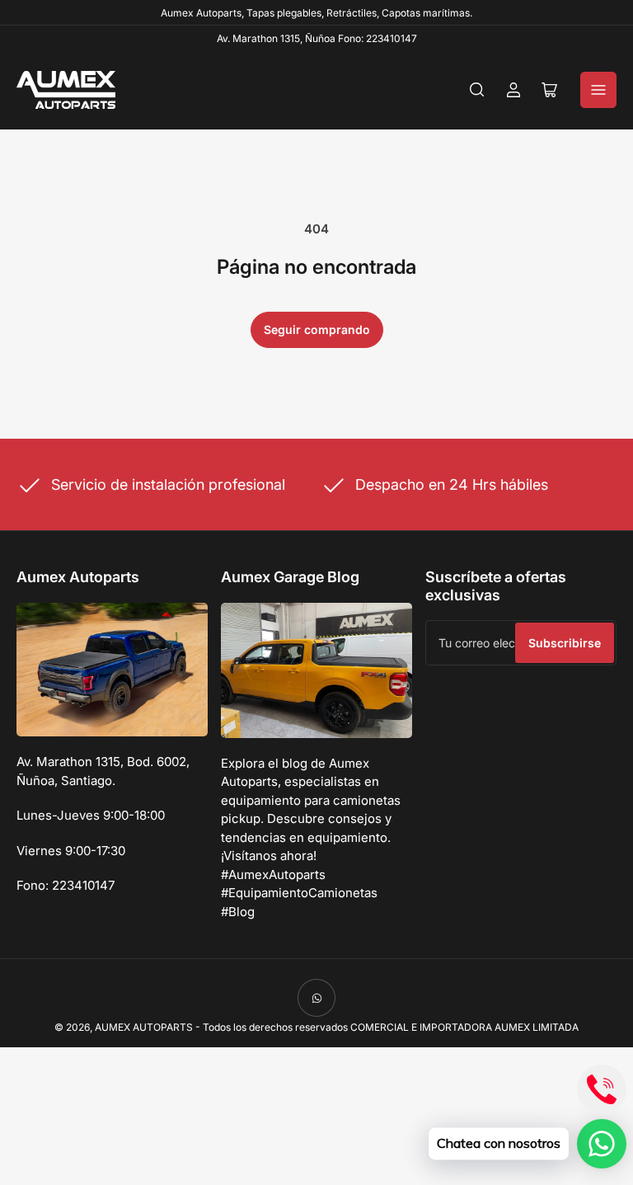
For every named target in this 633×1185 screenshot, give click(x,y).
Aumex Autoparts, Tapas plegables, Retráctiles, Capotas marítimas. (316, 13)
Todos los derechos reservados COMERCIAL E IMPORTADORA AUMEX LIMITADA (391, 1027)
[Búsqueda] (477, 90)
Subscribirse (564, 643)
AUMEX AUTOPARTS (144, 1027)
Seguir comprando (317, 329)
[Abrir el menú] (598, 90)
